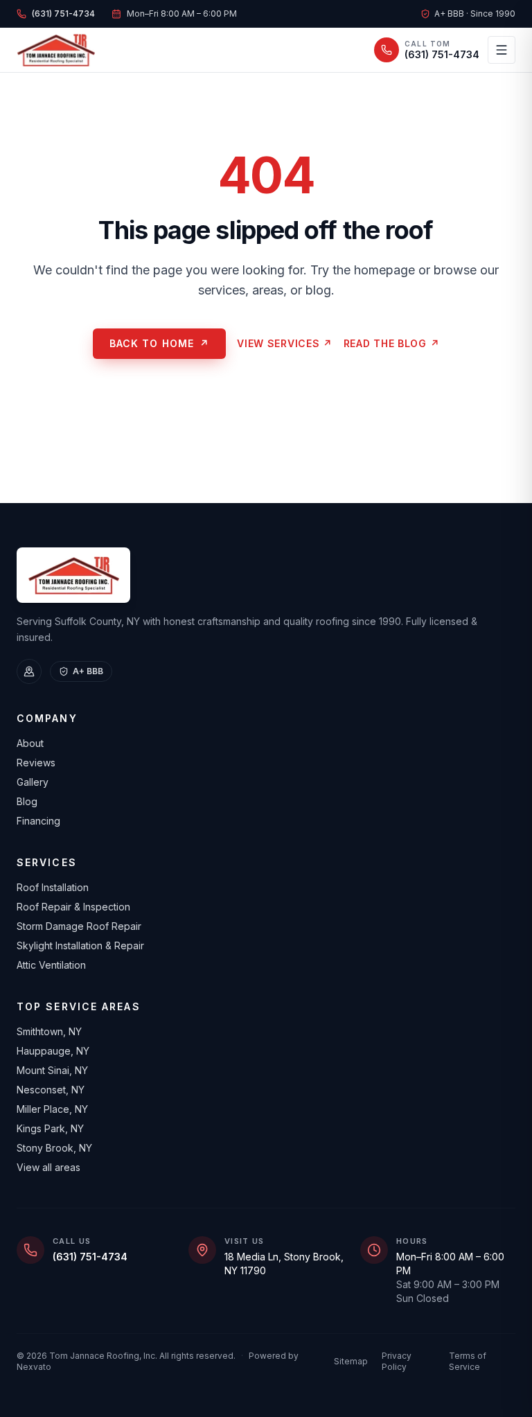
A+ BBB (88, 671)
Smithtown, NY (49, 1031)
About (30, 743)
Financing (38, 821)
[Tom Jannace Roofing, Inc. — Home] (56, 50)
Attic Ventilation (51, 965)
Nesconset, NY (51, 1089)
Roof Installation (53, 887)
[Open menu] (501, 50)
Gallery (32, 782)
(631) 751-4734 (90, 1256)
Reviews (36, 762)
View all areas (48, 1167)
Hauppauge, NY (53, 1051)
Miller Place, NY (52, 1109)
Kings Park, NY (50, 1128)
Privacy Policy (396, 1361)
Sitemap (351, 1361)
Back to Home (159, 343)
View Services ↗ (284, 343)
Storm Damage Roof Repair (79, 926)
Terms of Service (467, 1361)
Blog (27, 801)
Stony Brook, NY (54, 1148)
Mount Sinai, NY (52, 1070)
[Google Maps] (29, 671)
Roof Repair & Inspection (73, 907)
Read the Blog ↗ (392, 343)
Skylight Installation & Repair (80, 945)
